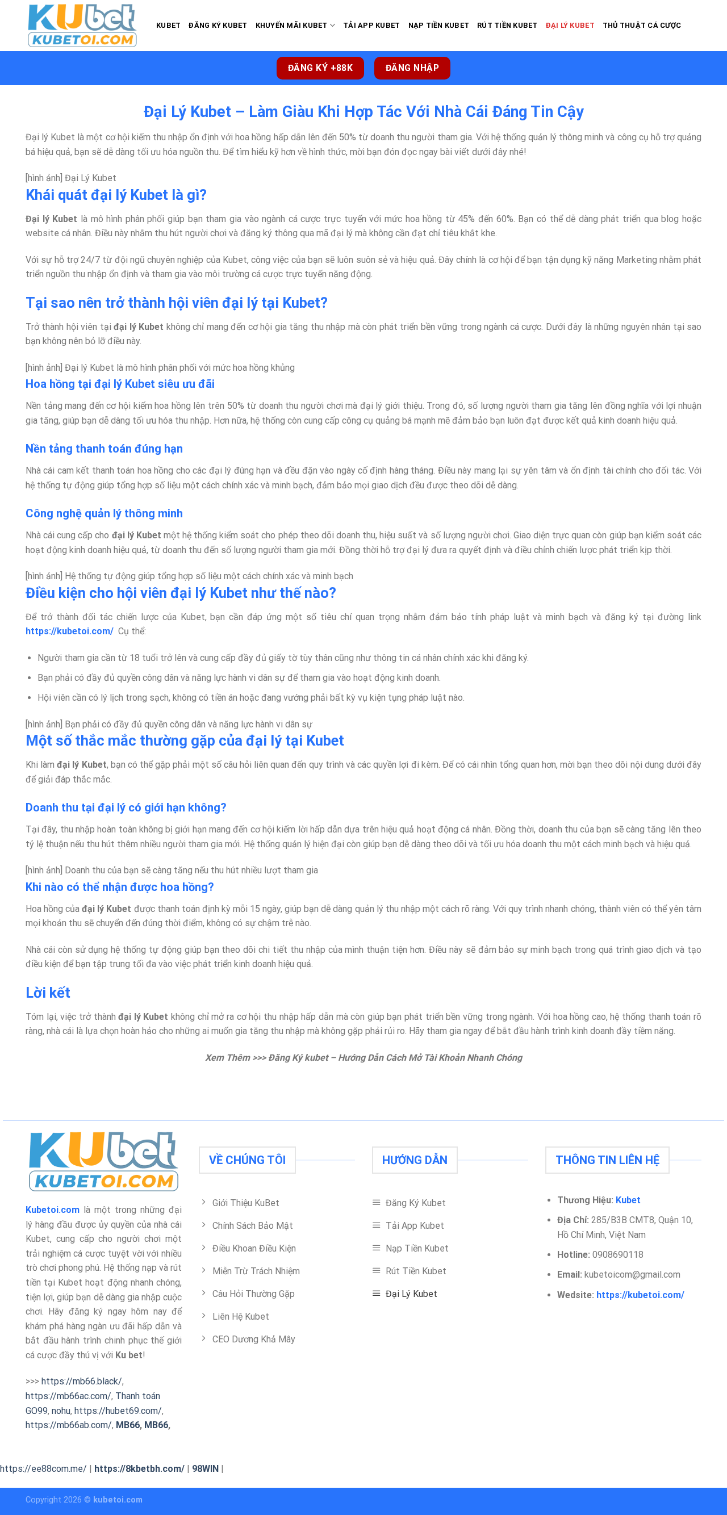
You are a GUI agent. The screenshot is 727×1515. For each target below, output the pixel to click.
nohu (61, 1410)
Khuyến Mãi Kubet (292, 25)
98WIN (205, 1468)
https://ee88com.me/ (43, 1468)
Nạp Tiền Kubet (439, 25)
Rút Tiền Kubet (507, 25)
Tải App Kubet (371, 25)
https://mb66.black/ (81, 1381)
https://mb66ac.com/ (68, 1396)
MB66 (128, 1425)
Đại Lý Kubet (570, 25)
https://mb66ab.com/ (69, 1425)
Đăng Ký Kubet (218, 25)
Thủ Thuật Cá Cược (642, 25)
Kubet (168, 25)
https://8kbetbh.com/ (139, 1468)
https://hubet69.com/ (118, 1410)
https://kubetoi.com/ (640, 1295)
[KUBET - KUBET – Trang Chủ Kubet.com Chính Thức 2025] (82, 25)
